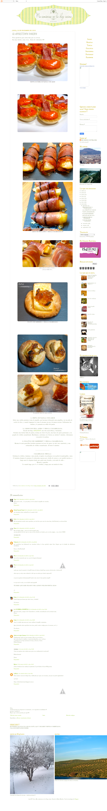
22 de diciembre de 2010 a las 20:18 (35, 635)
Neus (15, 528)
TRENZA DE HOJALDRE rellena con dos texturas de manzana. (92, 277)
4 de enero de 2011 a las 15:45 (26, 649)
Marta (15, 664)
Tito (15, 555)
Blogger (76, 799)
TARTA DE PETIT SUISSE (91, 307)
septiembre (86, 227)
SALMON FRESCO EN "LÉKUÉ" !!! (92, 284)
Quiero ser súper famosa (20, 635)
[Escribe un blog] (53, 486)
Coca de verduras (92, 298)
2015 (82, 194)
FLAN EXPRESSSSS (87, 213)
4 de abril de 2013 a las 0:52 (25, 673)
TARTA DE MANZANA (88, 211)
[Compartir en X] (55, 486)
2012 (82, 200)
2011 (82, 202)
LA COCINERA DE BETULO (21, 609)
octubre (85, 225)
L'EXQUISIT (37, 430)
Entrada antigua (70, 715)
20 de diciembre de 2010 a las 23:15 (26, 528)
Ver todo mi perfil (84, 142)
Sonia (15, 597)
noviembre (85, 223)
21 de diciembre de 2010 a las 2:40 (25, 565)
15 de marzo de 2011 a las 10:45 (25, 664)
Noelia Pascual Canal (19, 510)
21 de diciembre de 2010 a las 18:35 (26, 620)
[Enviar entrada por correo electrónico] (49, 485)
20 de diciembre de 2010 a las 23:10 (25, 519)
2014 (82, 196)
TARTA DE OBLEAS (91, 290)
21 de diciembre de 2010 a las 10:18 (26, 597)
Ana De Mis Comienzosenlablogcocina (87, 66)
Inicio (44, 715)
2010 (82, 204)
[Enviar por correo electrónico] (52, 486)
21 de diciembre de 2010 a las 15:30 (38, 609)
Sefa (15, 519)
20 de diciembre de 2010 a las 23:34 (28, 542)
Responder (16, 505)
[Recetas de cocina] (94, 448)
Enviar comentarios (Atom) (24, 718)
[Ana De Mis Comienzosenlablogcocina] (84, 86)
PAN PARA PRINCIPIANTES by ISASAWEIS (91, 346)
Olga (15, 499)
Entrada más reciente (15, 715)
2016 (82, 192)
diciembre (85, 205)
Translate (91, 236)
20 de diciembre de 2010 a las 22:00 (34, 510)
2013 (82, 198)
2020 (82, 190)
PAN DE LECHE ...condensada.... (86, 221)
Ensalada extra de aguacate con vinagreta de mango (92, 339)
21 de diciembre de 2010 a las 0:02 (25, 555)
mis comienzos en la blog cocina (89, 140)
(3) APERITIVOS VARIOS (89, 210)
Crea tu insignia (83, 87)
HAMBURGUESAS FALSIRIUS (87, 218)
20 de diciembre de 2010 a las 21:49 (25, 499)
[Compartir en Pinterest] (58, 486)
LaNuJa (16, 673)
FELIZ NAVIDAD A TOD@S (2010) (87, 208)
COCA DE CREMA (91, 314)
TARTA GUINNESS (91, 329)
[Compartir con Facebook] (56, 486)
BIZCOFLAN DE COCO (88, 215)
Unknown (16, 542)
